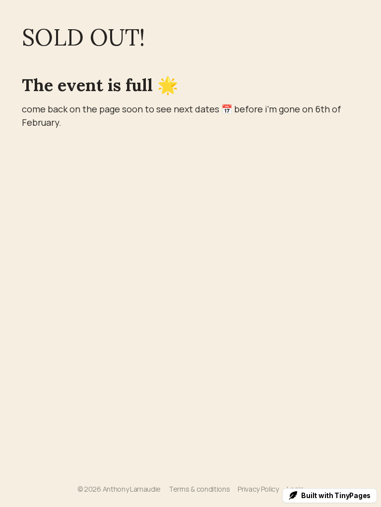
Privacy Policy (258, 489)
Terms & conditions (199, 489)
